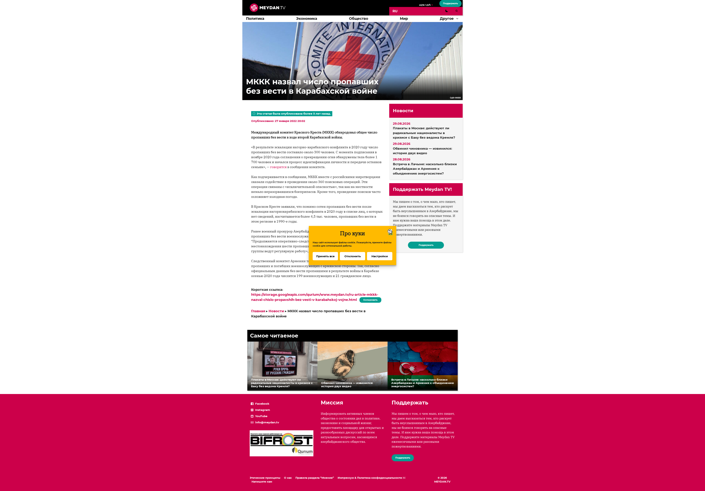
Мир (404, 19)
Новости (276, 311)
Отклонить (352, 256)
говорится (278, 167)
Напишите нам (262, 481)
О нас (288, 477)
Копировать (369, 299)
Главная (258, 311)
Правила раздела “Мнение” (314, 477)
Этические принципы (265, 477)
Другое (447, 19)
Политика (255, 19)
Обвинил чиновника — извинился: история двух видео (422, 151)
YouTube (261, 416)
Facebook (262, 403)
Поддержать (450, 3)
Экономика (306, 19)
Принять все (325, 256)
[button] (458, 18)
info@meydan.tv (267, 422)
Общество (358, 19)
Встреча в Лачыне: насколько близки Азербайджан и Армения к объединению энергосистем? (425, 168)
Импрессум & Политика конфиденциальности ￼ (371, 477)
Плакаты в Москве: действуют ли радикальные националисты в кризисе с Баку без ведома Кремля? (424, 132)
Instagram (262, 410)
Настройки (379, 256)
